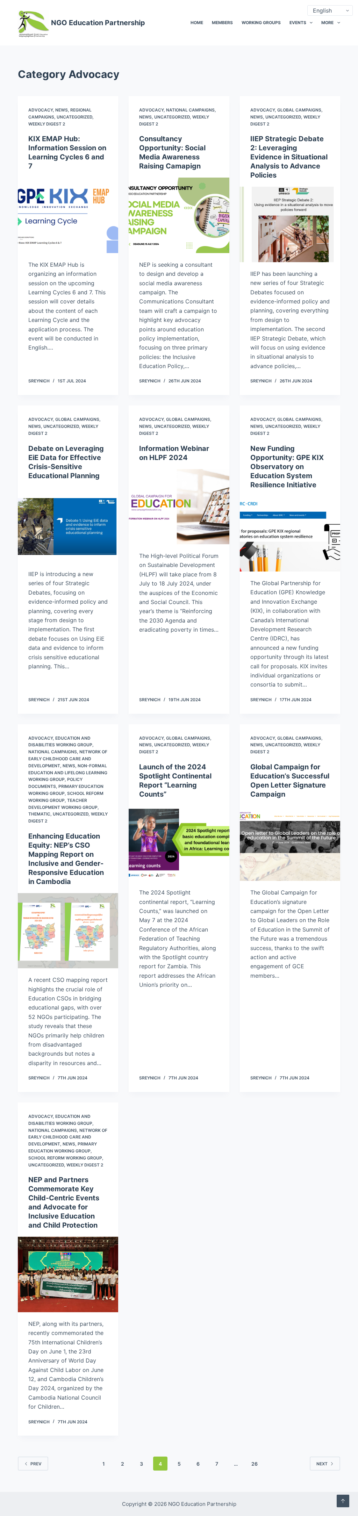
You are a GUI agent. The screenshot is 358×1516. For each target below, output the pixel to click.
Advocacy (40, 110)
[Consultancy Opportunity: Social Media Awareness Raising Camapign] (179, 215)
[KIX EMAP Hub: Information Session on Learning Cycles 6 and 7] (68, 215)
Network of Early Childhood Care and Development (67, 758)
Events (297, 22)
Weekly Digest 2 (46, 124)
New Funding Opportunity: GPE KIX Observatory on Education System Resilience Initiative (287, 466)
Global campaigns (299, 110)
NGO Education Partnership (98, 23)
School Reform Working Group (65, 1158)
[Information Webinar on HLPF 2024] (179, 506)
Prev (36, 1463)
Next (322, 1463)
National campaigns (190, 110)
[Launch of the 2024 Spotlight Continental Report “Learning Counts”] (179, 843)
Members (222, 22)
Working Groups (261, 22)
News (61, 110)
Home (197, 22)
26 (254, 1464)
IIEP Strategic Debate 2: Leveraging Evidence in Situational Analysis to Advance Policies (289, 157)
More (327, 22)
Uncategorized (74, 117)
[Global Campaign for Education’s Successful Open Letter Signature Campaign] (290, 843)
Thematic (39, 814)
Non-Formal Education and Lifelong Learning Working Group (67, 772)
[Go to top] (343, 1501)
